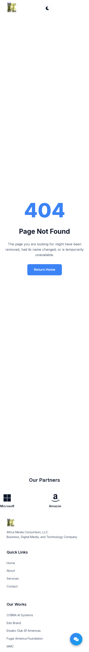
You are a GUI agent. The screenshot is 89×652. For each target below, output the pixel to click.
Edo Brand (14, 623)
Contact (12, 586)
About (11, 570)
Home (11, 563)
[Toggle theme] (47, 8)
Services (13, 578)
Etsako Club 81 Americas (24, 630)
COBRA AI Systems (20, 615)
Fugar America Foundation (25, 638)
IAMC (10, 646)
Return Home (44, 269)
